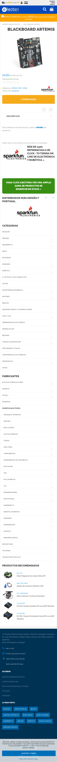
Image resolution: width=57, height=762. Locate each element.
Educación (8, 466)
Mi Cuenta (6, 691)
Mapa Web (6, 695)
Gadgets (7, 531)
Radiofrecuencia (11, 538)
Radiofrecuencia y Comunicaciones (17, 309)
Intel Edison (9, 428)
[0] (51, 10)
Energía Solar (8, 329)
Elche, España (20, 659)
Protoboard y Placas (11, 348)
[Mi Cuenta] (22, 2)
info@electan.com (18, 653)
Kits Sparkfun (9, 479)
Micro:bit (6, 232)
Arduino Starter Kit (11, 715)
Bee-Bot (34, 709)
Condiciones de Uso (10, 681)
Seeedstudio (7, 544)
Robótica (6, 271)
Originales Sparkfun (12, 415)
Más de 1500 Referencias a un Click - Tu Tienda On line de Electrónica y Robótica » (41, 153)
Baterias (5, 335)
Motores (6, 296)
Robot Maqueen (43, 715)
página (39, 127)
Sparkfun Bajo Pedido (11, 408)
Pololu (5, 395)
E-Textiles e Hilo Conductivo (14, 277)
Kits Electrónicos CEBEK (12, 382)
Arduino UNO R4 (21, 709)
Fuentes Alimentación (11, 342)
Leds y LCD (6, 316)
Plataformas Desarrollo (12, 290)
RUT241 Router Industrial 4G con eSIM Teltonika (35, 606)
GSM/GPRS (8, 447)
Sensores (6, 264)
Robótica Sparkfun (12, 512)
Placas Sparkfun (11, 434)
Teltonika (6, 551)
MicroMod (6, 258)
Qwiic (4, 251)
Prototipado (9, 499)
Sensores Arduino (10, 727)
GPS (5, 473)
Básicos (5, 303)
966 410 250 (10, 648)
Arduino (5, 238)
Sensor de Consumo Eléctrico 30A (30, 586)
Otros (4, 368)
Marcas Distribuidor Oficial (13, 677)
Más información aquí (28, 759)
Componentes (9, 453)
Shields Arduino (45, 721)
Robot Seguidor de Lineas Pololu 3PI (31, 576)
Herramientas (9, 525)
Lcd (5, 486)
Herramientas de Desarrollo (16, 460)
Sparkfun (6, 402)
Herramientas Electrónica (13, 322)
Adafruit (6, 389)
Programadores (10, 492)
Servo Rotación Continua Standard (30, 596)
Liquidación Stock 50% (11, 557)
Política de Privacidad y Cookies (15, 686)
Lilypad (5, 284)
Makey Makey (28, 715)
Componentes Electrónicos (14, 355)
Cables (6, 441)
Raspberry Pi (7, 245)
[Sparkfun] (48, 92)
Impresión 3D (7, 361)
